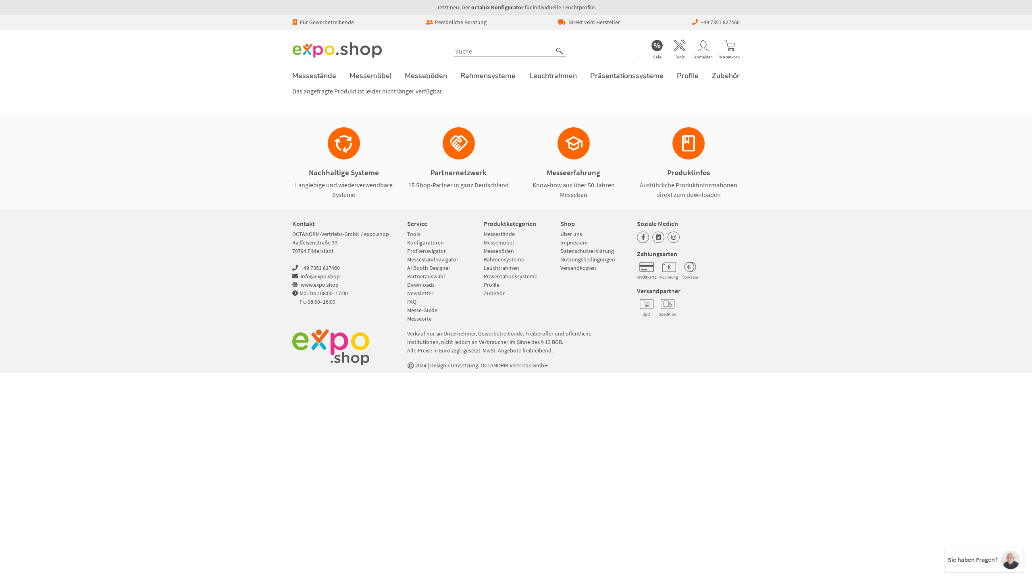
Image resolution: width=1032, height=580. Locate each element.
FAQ (411, 301)
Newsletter (420, 293)
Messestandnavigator (432, 259)
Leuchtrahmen (501, 267)
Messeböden (499, 251)
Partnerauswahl (426, 276)
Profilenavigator (426, 251)
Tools (413, 234)
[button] (559, 51)
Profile (491, 284)
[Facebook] (643, 237)
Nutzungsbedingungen (587, 259)
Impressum (574, 242)
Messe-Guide (422, 310)
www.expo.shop (320, 284)
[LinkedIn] (658, 237)
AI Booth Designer (428, 267)
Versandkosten (578, 267)
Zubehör (494, 293)
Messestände (499, 234)
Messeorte (419, 318)
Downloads (421, 284)
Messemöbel (499, 242)
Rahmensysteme (504, 259)
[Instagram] (674, 237)
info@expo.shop (320, 276)
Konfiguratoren (425, 242)
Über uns (571, 234)
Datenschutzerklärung (587, 251)
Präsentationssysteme (510, 276)
